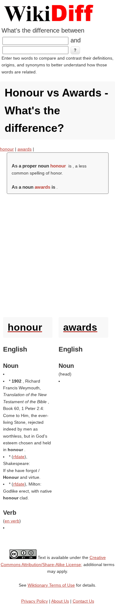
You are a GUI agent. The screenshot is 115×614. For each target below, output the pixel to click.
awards (24, 149)
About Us (60, 601)
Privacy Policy (34, 601)
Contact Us (83, 601)
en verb (12, 520)
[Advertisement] (57, 254)
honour (7, 149)
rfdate (19, 456)
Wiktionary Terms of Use (51, 585)
